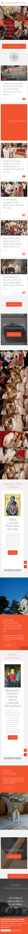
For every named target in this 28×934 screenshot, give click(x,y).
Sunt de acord (5, 930)
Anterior (2, 23)
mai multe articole (14, 304)
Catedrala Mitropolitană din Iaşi (15, 3)
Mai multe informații (5, 927)
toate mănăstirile (17, 876)
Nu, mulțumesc (16, 930)
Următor (26, 23)
